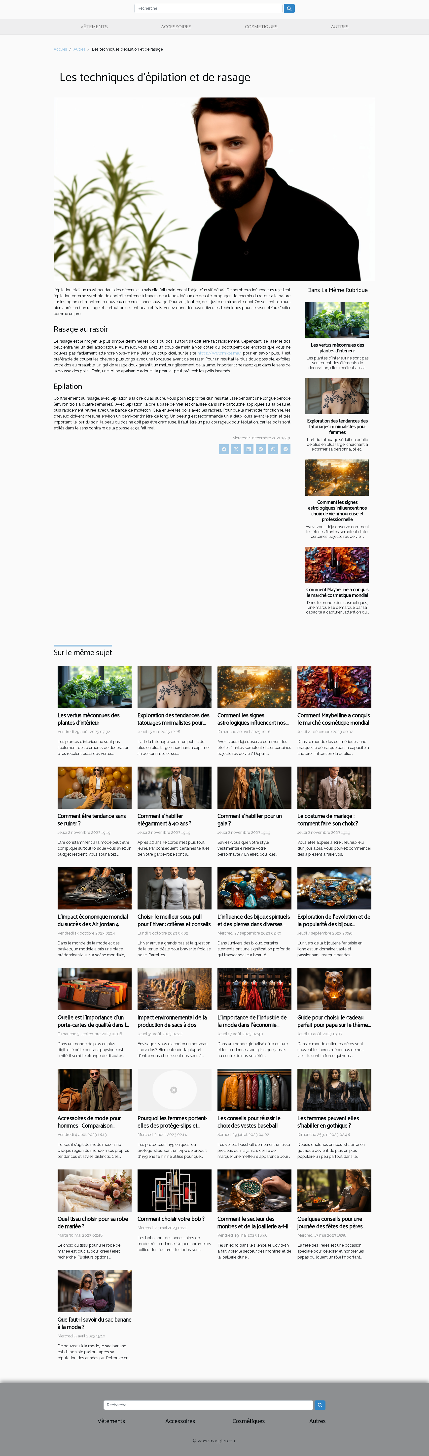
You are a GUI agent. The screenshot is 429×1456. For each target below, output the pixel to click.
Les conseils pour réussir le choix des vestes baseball (249, 1122)
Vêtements (94, 26)
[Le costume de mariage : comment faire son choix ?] (334, 787)
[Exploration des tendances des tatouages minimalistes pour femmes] (337, 396)
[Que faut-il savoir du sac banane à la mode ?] (95, 1291)
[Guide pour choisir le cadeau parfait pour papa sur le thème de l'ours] (334, 988)
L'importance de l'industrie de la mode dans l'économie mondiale (252, 1025)
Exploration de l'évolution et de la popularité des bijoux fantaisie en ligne (333, 924)
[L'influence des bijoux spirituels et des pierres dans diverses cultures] (254, 888)
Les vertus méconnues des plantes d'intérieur (337, 348)
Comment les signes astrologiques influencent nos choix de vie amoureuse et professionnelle (337, 511)
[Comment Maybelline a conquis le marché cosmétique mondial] (337, 565)
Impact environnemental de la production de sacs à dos (172, 1021)
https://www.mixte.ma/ (220, 353)
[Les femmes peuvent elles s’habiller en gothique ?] (334, 1089)
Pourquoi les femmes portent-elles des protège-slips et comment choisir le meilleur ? (172, 1126)
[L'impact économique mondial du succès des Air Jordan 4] (95, 888)
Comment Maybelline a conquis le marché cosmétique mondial (337, 592)
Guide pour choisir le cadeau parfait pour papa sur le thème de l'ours (332, 1025)
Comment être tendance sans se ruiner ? (92, 820)
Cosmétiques (261, 26)
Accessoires (176, 26)
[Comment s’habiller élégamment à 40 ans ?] (175, 787)
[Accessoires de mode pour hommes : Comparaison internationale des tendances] (95, 1089)
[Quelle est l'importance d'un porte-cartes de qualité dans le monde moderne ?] (95, 988)
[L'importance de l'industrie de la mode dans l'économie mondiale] (254, 988)
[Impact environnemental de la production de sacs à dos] (175, 988)
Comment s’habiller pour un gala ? (249, 820)
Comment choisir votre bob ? (171, 1219)
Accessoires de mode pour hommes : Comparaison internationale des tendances (91, 1126)
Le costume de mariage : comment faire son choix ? (327, 820)
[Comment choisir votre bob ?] (175, 1190)
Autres (340, 26)
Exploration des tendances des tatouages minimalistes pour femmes (337, 426)
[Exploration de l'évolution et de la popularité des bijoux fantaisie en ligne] (334, 888)
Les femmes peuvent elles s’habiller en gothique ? (328, 1122)
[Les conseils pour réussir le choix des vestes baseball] (254, 1089)
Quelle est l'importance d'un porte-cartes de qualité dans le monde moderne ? (93, 1025)
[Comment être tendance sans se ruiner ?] (95, 787)
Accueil (60, 49)
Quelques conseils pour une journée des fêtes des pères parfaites (330, 1227)
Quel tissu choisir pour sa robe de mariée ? (93, 1223)
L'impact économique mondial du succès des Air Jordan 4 (93, 920)
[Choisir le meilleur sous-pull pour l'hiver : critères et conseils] (175, 888)
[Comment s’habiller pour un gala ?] (254, 787)
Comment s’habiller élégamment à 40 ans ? (164, 820)
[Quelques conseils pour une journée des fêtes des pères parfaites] (334, 1190)
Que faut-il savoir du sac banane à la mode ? (95, 1323)
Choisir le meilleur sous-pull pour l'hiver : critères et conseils (174, 920)
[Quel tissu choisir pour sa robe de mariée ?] (95, 1190)
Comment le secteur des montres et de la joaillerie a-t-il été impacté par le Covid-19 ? (252, 1227)
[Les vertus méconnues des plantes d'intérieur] (337, 320)
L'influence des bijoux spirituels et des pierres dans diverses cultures (253, 924)
